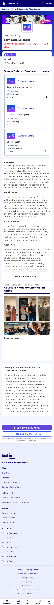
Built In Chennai (9, 538)
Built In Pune (7, 561)
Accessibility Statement (27, 574)
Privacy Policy (27, 582)
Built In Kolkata (9, 552)
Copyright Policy (27, 578)
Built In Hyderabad (10, 547)
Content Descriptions (11, 487)
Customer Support (10, 513)
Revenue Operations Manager (19, 87)
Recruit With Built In (11, 498)
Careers (5, 478)
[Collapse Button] (46, 96)
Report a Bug (8, 522)
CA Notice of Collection (27, 594)
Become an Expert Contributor (15, 502)
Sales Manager (13, 141)
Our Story (6, 473)
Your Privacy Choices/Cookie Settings (27, 590)
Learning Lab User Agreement (27, 570)
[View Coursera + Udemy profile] (27, 19)
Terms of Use (27, 586)
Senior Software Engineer (18, 114)
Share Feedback (9, 518)
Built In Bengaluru (10, 533)
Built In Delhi (8, 542)
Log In (49, 3)
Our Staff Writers (9, 482)
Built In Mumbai (9, 556)
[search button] (42, 4)
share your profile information (40, 439)
